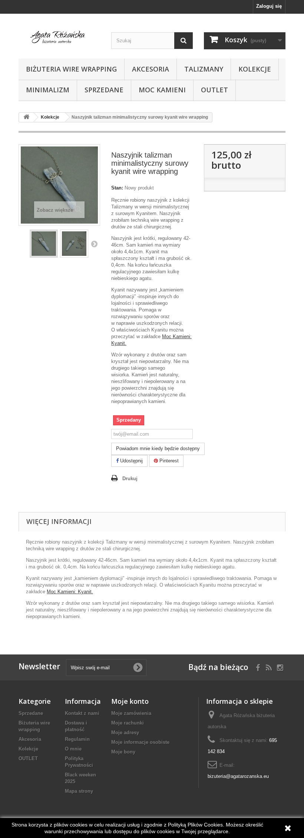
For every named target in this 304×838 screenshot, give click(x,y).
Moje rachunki (127, 723)
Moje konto (130, 701)
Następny (94, 243)
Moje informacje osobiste (140, 742)
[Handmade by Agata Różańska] (59, 39)
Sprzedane (104, 89)
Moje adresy (125, 732)
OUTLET (214, 89)
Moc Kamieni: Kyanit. (70, 591)
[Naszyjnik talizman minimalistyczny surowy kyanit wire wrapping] (43, 243)
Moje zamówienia (131, 713)
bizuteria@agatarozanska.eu (238, 776)
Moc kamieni (162, 89)
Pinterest (168, 460)
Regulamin (77, 739)
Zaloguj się (269, 6)
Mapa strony (79, 791)
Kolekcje (254, 69)
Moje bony (123, 752)
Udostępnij (131, 460)
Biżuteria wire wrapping (71, 69)
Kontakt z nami (82, 713)
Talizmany (203, 69)
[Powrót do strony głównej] (26, 117)
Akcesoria (150, 69)
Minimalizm (47, 89)
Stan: (117, 188)
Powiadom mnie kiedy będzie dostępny (158, 448)
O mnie (73, 749)
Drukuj (130, 478)
